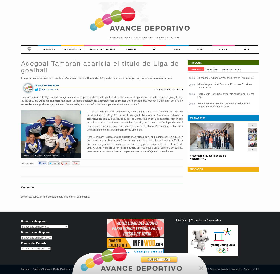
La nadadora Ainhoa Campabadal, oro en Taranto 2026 (226, 78)
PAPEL (200, 49)
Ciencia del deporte (102, 49)
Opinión (131, 49)
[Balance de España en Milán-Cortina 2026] (252, 139)
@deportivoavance (48, 89)
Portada (25, 269)
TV (154, 49)
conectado (52, 196)
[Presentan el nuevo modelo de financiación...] (252, 133)
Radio (177, 49)
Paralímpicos (72, 49)
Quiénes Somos (41, 269)
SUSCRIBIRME (159, 259)
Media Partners (61, 269)
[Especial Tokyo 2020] (135, 236)
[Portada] (29, 48)
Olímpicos (49, 49)
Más (246, 49)
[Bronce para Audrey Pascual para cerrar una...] (252, 146)
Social (223, 49)
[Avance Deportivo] (140, 20)
